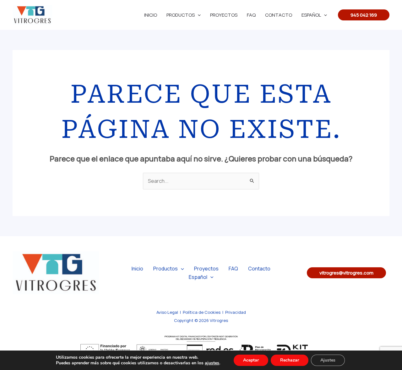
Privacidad (235, 312)
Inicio (150, 15)
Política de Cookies (201, 312)
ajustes (212, 363)
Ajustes (327, 360)
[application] (198, 14)
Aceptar (251, 360)
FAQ (251, 15)
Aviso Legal (167, 312)
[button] (363, 14)
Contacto (278, 15)
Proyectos (223, 15)
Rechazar (289, 360)
